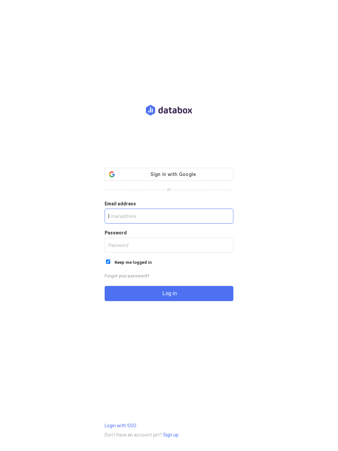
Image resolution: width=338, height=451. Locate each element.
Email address (120, 203)
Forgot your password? (127, 275)
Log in (169, 293)
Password (116, 232)
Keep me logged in (132, 262)
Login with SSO (120, 425)
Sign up (171, 434)
